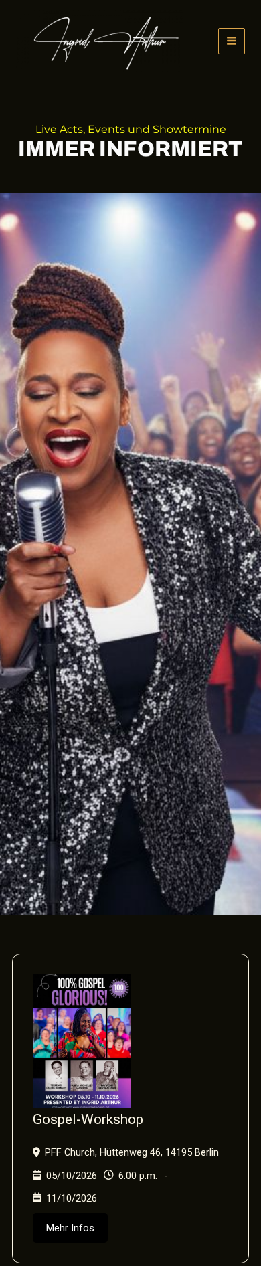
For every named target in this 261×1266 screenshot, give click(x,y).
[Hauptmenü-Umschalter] (231, 41)
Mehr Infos (70, 1228)
